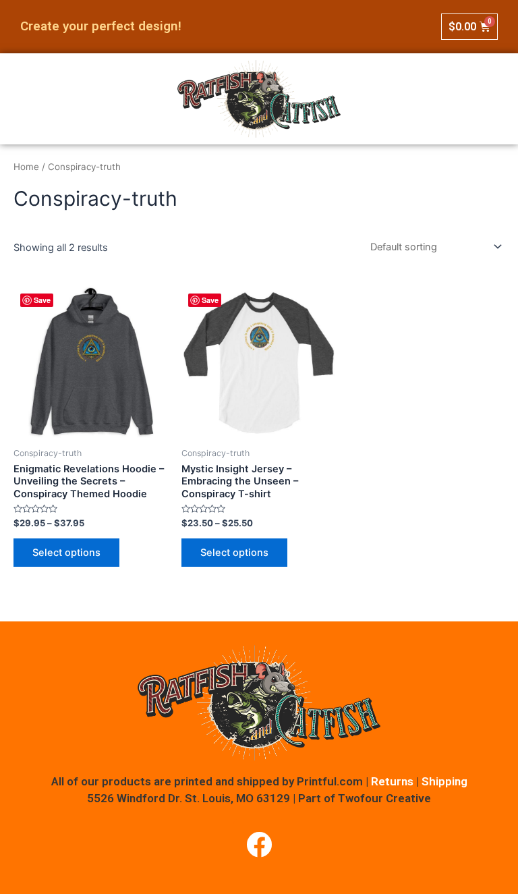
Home (26, 166)
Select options (66, 553)
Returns (392, 781)
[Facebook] (259, 844)
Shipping (444, 781)
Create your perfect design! (100, 26)
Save (42, 300)
